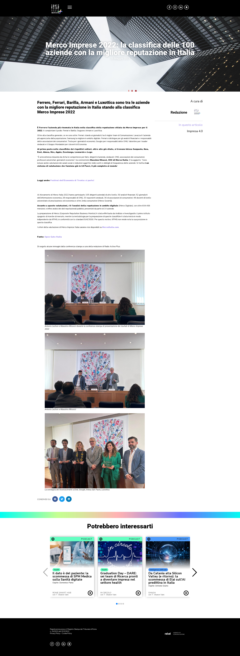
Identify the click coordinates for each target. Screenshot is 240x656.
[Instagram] (175, 7)
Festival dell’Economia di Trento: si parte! (72, 180)
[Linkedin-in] (180, 7)
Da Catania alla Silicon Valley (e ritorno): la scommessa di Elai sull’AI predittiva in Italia (166, 578)
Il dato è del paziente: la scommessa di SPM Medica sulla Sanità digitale (72, 576)
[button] (55, 499)
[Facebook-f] (169, 7)
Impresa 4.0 (195, 131)
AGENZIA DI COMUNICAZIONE (178, 633)
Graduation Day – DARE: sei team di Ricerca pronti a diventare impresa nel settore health (119, 578)
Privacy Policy (55, 633)
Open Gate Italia (53, 236)
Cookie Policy (67, 633)
